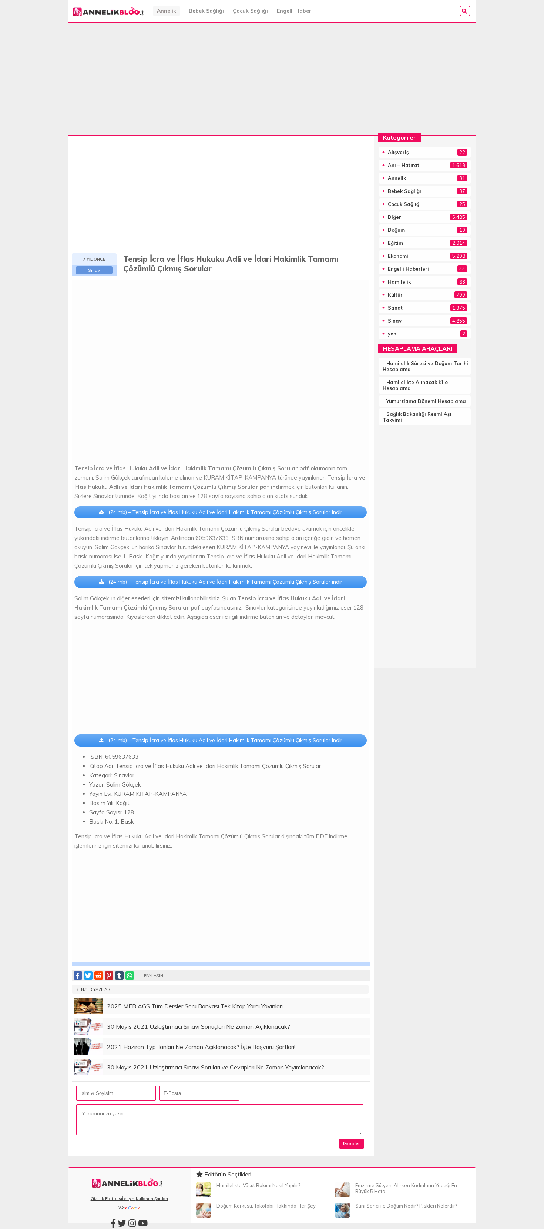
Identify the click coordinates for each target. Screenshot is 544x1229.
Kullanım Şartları (152, 1198)
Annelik (166, 10)
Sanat (395, 308)
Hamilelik (399, 282)
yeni (393, 334)
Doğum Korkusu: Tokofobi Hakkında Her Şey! (266, 1206)
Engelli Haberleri (408, 269)
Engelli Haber (294, 10)
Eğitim (395, 243)
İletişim (129, 1198)
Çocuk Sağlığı (250, 10)
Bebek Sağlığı (206, 10)
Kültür (395, 295)
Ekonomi (398, 256)
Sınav (94, 270)
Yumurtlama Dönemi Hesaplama (426, 401)
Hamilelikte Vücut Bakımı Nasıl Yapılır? (258, 1185)
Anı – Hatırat (403, 165)
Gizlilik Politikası (106, 1198)
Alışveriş (398, 152)
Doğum (396, 230)
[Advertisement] (272, 79)
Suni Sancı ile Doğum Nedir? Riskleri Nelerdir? (406, 1206)
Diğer (394, 217)
